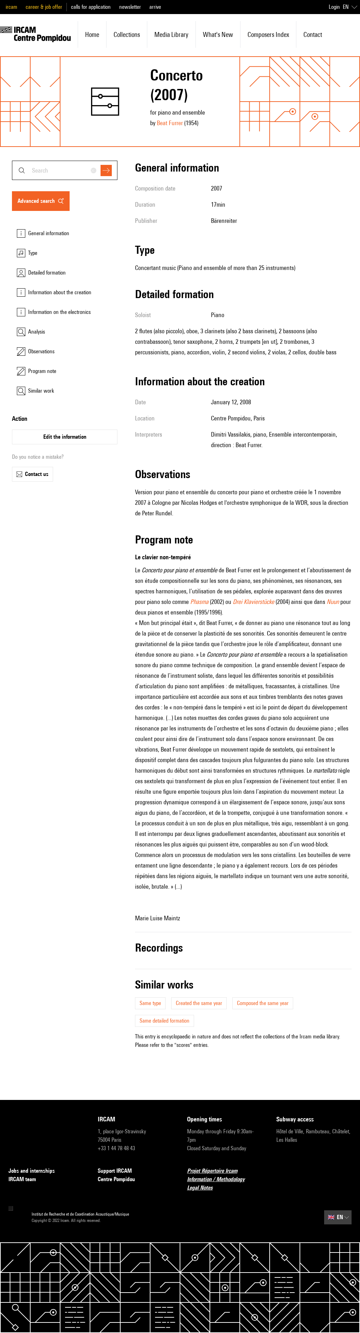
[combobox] (64, 170)
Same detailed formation (164, 1020)
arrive (155, 7)
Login (334, 7)
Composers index (268, 34)
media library (171, 34)
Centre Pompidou (116, 1179)
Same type (150, 1003)
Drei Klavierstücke (253, 601)
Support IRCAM (115, 1170)
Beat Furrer (170, 123)
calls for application (91, 7)
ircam (11, 7)
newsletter (130, 7)
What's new (218, 34)
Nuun (333, 601)
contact (312, 34)
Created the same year (199, 1003)
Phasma (199, 601)
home (92, 34)
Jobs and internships (31, 1170)
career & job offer (44, 7)
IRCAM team (22, 1179)
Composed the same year (263, 1003)
